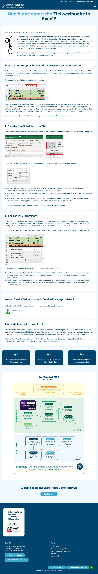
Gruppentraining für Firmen (60, 549)
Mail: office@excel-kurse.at (84, 2)
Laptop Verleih (56, 556)
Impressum (40, 570)
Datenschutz (51, 570)
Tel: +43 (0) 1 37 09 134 (67, 2)
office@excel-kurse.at (16, 560)
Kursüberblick (57, 567)
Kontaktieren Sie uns (77, 567)
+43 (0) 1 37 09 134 (15, 555)
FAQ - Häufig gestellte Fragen (61, 551)
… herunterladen (18, 311)
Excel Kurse (55, 546)
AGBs (60, 570)
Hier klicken (48, 494)
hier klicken (56, 341)
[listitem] (33, 455)
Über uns (54, 553)
